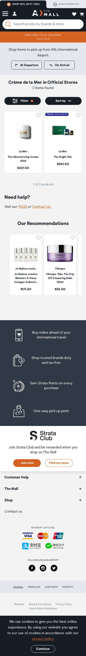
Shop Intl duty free (26, 4)
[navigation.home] (45, 13)
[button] (5, 13)
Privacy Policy (64, 604)
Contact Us (41, 207)
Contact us (13, 511)
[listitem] (23, 142)
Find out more (59, 463)
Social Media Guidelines (43, 608)
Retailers (19, 604)
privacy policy (43, 639)
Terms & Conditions (39, 604)
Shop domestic (69, 4)
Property (67, 587)
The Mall (18, 587)
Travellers (34, 587)
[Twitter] (54, 568)
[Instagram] (43, 568)
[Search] (8, 24)
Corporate (51, 587)
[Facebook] (32, 568)
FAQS (23, 207)
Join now (27, 463)
